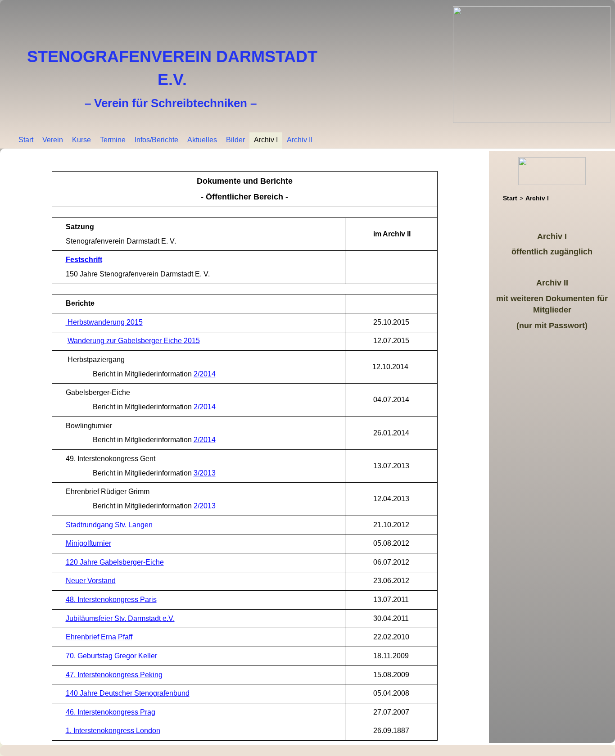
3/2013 (205, 473)
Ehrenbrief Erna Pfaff (99, 637)
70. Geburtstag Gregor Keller (111, 656)
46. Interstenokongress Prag (110, 712)
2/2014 (205, 374)
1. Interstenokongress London (113, 730)
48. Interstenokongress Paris (111, 599)
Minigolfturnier (88, 543)
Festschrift (84, 259)
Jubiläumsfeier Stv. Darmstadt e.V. (120, 618)
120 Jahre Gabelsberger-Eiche (115, 562)
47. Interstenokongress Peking (114, 675)
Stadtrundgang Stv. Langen (109, 525)
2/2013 (205, 506)
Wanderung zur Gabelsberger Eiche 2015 (134, 340)
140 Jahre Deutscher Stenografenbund (128, 693)
